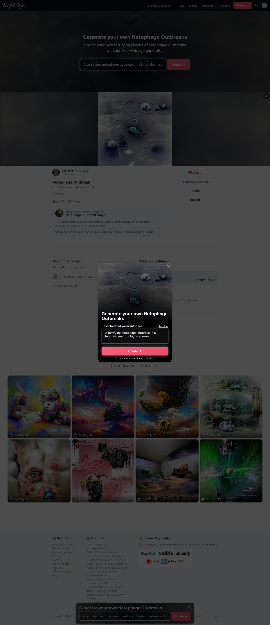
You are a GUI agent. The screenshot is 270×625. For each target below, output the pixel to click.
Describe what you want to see (122, 326)
